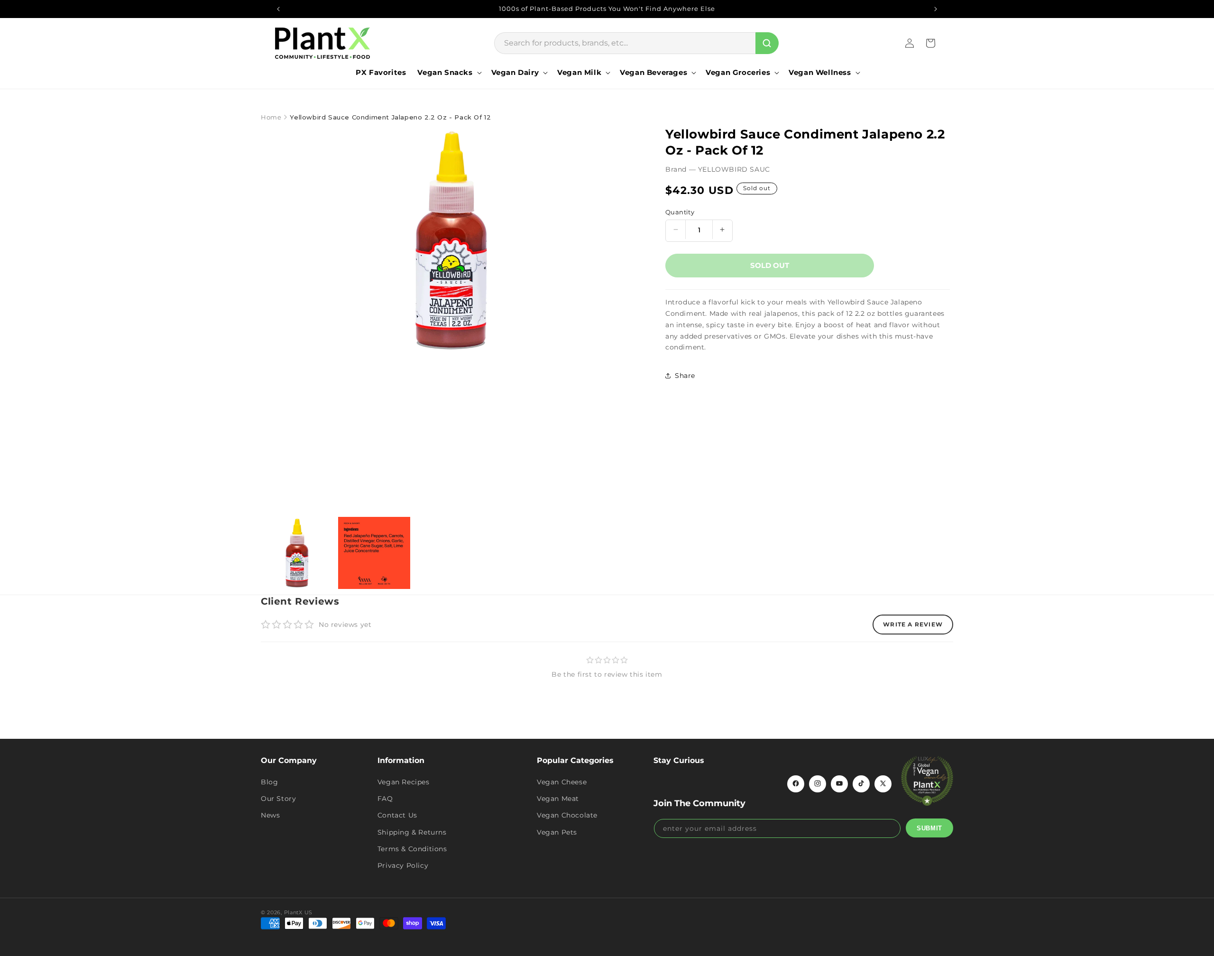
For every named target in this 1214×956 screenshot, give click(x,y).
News (270, 815)
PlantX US (298, 912)
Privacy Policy (402, 865)
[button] (448, 72)
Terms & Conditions (412, 848)
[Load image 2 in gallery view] (374, 553)
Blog (269, 781)
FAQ (385, 798)
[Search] (767, 43)
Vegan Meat (558, 798)
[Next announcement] (935, 9)
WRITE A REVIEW (913, 624)
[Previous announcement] (278, 9)
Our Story (278, 798)
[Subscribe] (929, 827)
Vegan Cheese (562, 781)
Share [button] (685, 375)
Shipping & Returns (412, 831)
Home (271, 117)
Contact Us (397, 815)
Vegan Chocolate (567, 815)
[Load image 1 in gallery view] (297, 553)
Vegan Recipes (403, 781)
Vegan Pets (557, 831)
